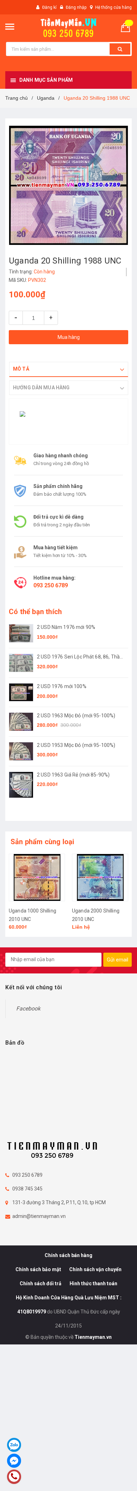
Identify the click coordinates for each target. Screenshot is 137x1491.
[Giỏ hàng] (128, 27)
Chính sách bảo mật (38, 1269)
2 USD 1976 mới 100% (61, 686)
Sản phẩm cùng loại (42, 841)
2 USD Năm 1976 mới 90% (66, 627)
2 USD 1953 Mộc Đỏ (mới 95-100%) (76, 745)
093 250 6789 (50, 585)
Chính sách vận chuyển (95, 1269)
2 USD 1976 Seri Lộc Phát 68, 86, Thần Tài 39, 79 (80, 657)
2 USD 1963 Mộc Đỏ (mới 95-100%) (76, 715)
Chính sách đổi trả (40, 1283)
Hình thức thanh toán (93, 1283)
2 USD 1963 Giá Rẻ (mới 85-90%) (73, 775)
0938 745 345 (27, 1189)
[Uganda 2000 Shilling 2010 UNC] (100, 877)
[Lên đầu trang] (115, 1477)
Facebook (28, 1008)
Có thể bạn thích (35, 611)
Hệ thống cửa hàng (113, 7)
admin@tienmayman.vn (39, 1216)
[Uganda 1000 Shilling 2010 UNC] (37, 877)
